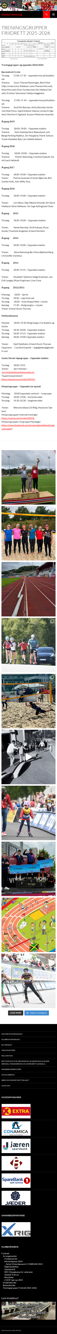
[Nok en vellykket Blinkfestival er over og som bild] (28, 813)
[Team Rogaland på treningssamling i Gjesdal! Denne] (28, 533)
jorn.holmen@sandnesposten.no (18, 372)
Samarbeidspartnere (11, 1069)
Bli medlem (6, 1045)
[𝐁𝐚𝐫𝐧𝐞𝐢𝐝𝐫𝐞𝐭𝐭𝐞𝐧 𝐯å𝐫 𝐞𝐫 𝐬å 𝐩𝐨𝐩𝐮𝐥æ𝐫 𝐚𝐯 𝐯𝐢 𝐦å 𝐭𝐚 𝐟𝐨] (28, 925)
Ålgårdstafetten (11, 1266)
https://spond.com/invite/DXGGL (18, 379)
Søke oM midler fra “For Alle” (15, 1080)
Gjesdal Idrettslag (11, 14)
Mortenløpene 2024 (13, 1261)
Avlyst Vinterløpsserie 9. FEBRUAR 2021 (24, 1264)
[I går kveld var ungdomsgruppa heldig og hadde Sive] (28, 645)
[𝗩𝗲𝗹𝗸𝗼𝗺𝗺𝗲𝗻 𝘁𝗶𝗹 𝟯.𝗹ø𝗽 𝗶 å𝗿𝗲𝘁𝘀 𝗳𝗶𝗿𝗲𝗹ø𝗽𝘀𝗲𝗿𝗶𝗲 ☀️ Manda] (28, 477)
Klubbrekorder (10, 1282)
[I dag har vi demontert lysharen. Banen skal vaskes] (28, 589)
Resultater (9, 1277)
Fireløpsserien (10, 1258)
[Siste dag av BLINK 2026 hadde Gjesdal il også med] (28, 869)
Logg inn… (6, 1086)
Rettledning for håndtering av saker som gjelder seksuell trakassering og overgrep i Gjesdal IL (25, 1062)
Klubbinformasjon (10, 1039)
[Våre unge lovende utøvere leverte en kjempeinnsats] (28, 981)
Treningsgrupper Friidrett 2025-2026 (20, 1288)
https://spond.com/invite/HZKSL (17, 418)
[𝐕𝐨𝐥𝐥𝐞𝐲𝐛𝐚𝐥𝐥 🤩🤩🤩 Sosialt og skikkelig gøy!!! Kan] (28, 701)
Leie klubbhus (7, 1075)
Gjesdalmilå (9, 1269)
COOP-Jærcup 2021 (13, 1280)
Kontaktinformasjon (11, 1034)
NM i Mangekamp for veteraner (18, 1272)
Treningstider (8, 1050)
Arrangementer (10, 1256)
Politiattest (7, 1056)
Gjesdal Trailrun (11, 1274)
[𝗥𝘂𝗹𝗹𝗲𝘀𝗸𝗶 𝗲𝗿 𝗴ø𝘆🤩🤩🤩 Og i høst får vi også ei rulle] (28, 757)
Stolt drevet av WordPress (11, 1330)
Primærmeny (53, 14)
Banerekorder (9, 1285)
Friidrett (5, 1253)
